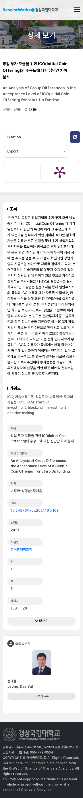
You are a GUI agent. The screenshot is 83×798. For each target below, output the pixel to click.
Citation (14, 137)
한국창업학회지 (21, 549)
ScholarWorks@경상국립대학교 (30, 10)
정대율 (33, 109)
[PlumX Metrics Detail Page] (59, 171)
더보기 (43, 621)
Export (12, 151)
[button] (75, 137)
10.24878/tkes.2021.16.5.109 (35, 510)
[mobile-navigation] (77, 9)
